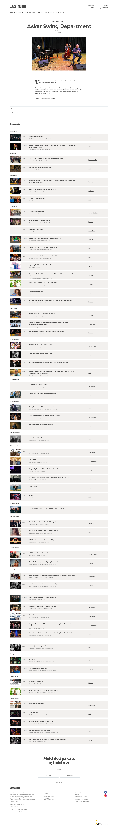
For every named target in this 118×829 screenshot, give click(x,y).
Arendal (90, 563)
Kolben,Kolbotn (93, 213)
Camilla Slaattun (14, 806)
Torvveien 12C (92, 160)
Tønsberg (91, 222)
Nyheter (12, 12)
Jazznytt (92, 7)
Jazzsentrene (91, 8)
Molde (90, 661)
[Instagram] (105, 796)
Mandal (90, 284)
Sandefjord (91, 231)
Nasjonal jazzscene (104, 8)
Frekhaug (91, 191)
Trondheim (91, 523)
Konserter (21, 12)
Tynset (90, 182)
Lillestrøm (91, 576)
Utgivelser (46, 12)
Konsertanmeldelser (33, 12)
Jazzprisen (106, 5)
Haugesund (92, 324)
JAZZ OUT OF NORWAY (59, 12)
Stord (90, 470)
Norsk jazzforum (91, 5)
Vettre (90, 266)
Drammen (91, 692)
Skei (89, 599)
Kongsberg (91, 386)
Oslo (89, 138)
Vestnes (90, 683)
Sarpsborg (91, 452)
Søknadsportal (105, 7)
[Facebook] (105, 793)
